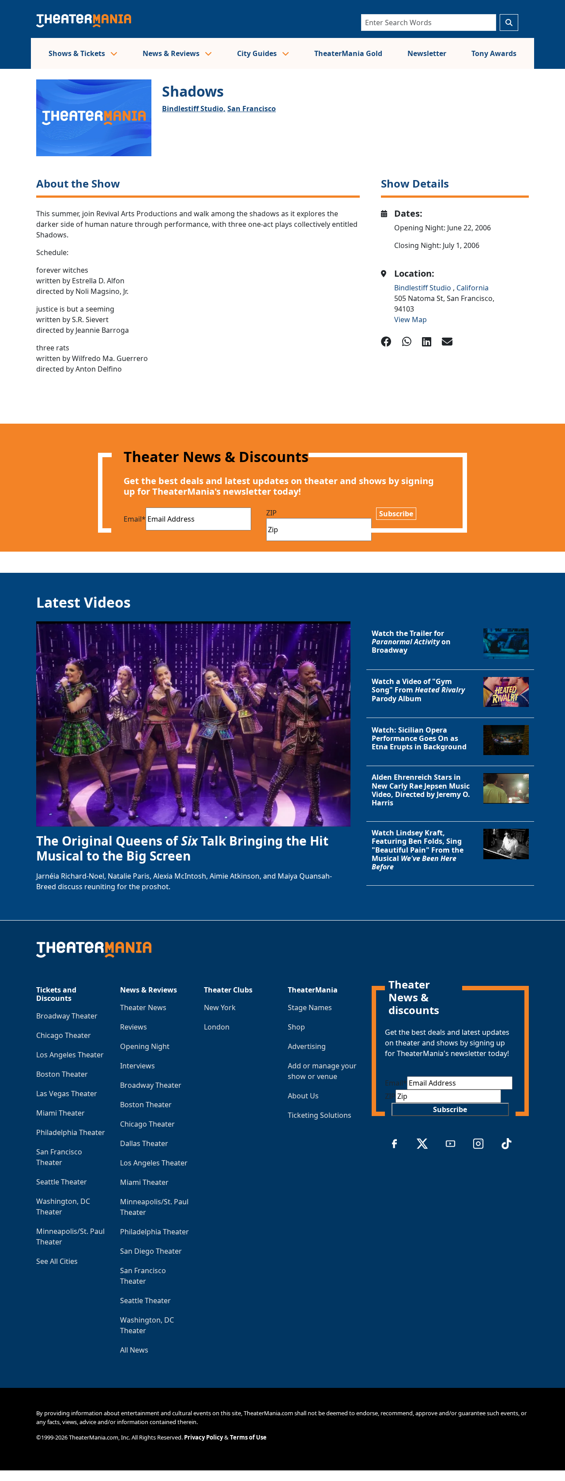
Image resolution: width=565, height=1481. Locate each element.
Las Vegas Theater (66, 1093)
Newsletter (426, 53)
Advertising (307, 1046)
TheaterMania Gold (348, 53)
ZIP (271, 513)
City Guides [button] (258, 53)
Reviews (133, 1027)
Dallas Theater (144, 1143)
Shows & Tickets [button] (78, 53)
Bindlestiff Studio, (194, 108)
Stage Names (310, 1007)
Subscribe (396, 514)
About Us (303, 1096)
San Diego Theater (151, 1251)
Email (135, 519)
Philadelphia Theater (70, 1132)
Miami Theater (60, 1113)
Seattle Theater (61, 1182)
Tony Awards (493, 53)
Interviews (137, 1066)
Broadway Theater (67, 1016)
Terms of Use (248, 1437)
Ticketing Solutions (319, 1115)
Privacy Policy (203, 1437)
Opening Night (145, 1046)
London (217, 1027)
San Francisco (251, 108)
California (472, 288)
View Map (410, 319)
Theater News (143, 1007)
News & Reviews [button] (172, 53)
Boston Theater (62, 1074)
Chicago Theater (63, 1035)
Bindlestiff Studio (423, 288)
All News (134, 1350)
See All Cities (57, 1261)
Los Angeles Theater (70, 1055)
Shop (296, 1027)
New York (220, 1007)
